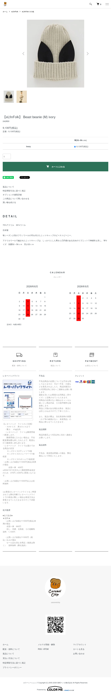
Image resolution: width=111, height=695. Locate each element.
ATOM (46, 649)
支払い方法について (11, 658)
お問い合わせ (78, 653)
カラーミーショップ (30, 682)
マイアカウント (79, 644)
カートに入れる (58, 166)
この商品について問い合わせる (16, 198)
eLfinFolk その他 (28, 11)
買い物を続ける (9, 202)
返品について (8, 186)
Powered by (41, 689)
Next (87, 54)
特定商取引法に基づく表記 (14, 190)
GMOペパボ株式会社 (64, 682)
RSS (40, 649)
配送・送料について (11, 649)
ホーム (5, 11)
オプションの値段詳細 (12, 194)
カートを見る (78, 649)
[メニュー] (107, 4)
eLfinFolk (14, 11)
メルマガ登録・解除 (46, 644)
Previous (24, 54)
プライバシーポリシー (12, 667)
